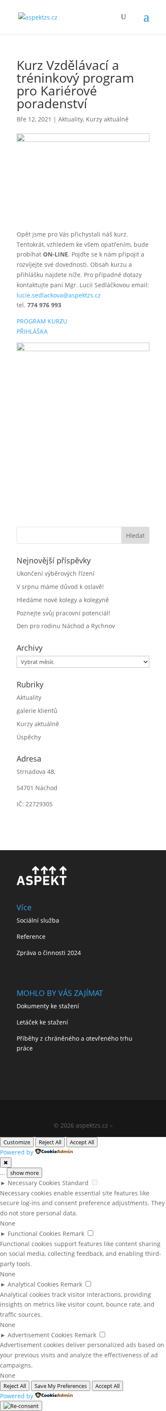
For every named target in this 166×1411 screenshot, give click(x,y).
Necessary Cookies (34, 1183)
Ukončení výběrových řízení (55, 573)
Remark (73, 1233)
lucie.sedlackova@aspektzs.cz (59, 295)
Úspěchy (29, 737)
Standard (75, 1183)
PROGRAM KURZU (42, 321)
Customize (16, 1142)
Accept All (82, 1142)
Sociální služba (38, 920)
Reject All (50, 1142)
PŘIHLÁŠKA (32, 331)
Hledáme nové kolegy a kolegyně (63, 600)
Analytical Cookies (33, 1284)
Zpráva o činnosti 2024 (49, 953)
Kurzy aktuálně (107, 119)
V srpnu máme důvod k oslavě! (60, 587)
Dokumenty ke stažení (48, 1006)
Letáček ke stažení (42, 1022)
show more (24, 1173)
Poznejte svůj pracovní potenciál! (63, 613)
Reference (31, 936)
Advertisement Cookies (40, 1335)
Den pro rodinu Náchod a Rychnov (66, 626)
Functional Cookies (34, 1233)
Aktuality (70, 119)
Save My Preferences (60, 1386)
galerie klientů (37, 711)
